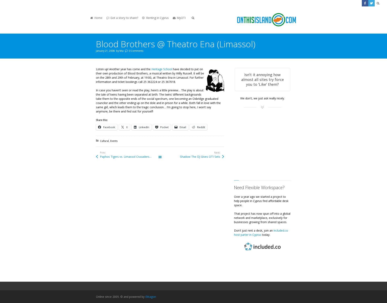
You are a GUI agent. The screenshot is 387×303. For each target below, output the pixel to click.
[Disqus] (160, 222)
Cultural (104, 141)
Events (114, 141)
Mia (122, 51)
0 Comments (136, 51)
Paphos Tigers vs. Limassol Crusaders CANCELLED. (130, 157)
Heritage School (161, 69)
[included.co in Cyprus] (262, 251)
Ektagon (150, 297)
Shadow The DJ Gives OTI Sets (200, 157)
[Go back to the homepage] (266, 20)
